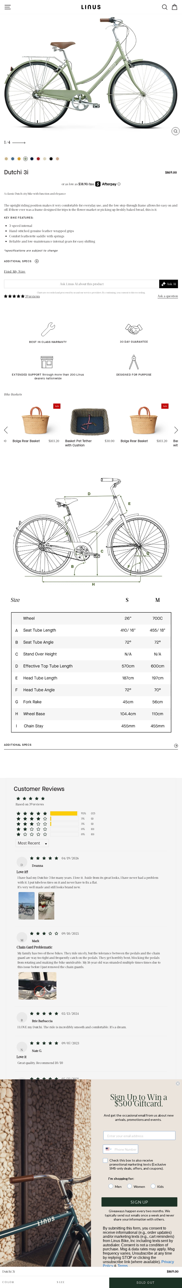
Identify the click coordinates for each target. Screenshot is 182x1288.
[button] (14, 296)
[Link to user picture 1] (27, 905)
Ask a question (168, 296)
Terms (122, 1266)
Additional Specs (21, 261)
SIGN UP (139, 1202)
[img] (44, 858)
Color (8, 1282)
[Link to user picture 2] (46, 905)
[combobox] (107, 1149)
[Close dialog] (177, 1083)
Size (61, 1282)
